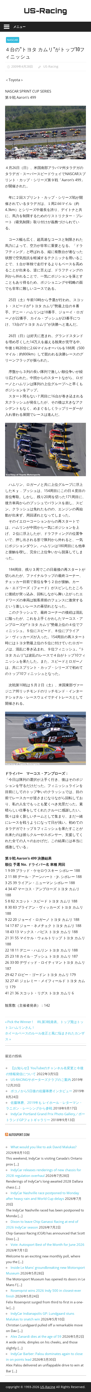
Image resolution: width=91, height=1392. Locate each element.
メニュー (19, 27)
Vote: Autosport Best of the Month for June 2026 (47, 1244)
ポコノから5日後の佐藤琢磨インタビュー (41, 1091)
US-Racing (45, 10)
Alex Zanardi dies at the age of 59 (36, 1336)
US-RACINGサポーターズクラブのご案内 (41, 1079)
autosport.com (19, 1134)
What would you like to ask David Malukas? (43, 1147)
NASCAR (12, 40)
